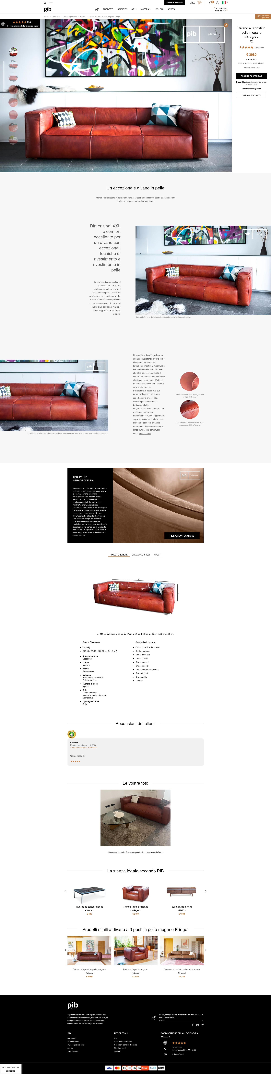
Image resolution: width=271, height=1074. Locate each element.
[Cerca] (45, 3)
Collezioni (56, 16)
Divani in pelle (142, 658)
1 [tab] (13, 52)
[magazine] (97, 9)
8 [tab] (13, 140)
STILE (192, 2)
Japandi (139, 680)
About (157, 554)
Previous (3, 96)
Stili (133, 9)
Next (229, 96)
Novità (171, 9)
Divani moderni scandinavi (147, 669)
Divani (82, 16)
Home (46, 16)
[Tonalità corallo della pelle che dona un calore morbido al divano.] (189, 409)
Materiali (146, 9)
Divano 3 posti (142, 673)
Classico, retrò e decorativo (148, 647)
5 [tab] (13, 102)
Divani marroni (142, 662)
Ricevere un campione (182, 535)
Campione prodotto (251, 95)
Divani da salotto (143, 654)
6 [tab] (13, 114)
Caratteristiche (119, 554)
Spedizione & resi (141, 554)
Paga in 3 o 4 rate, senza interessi (251, 63)
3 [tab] (13, 77)
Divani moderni (142, 665)
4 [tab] (13, 89)
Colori (159, 9)
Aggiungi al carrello (251, 76)
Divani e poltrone (70, 16)
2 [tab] (13, 64)
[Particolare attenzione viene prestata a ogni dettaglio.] (189, 381)
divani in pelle (152, 355)
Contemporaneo (143, 651)
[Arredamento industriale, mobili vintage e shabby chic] (50, 9)
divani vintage (145, 433)
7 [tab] (13, 127)
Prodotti (108, 9)
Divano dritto (141, 676)
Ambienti (122, 9)
